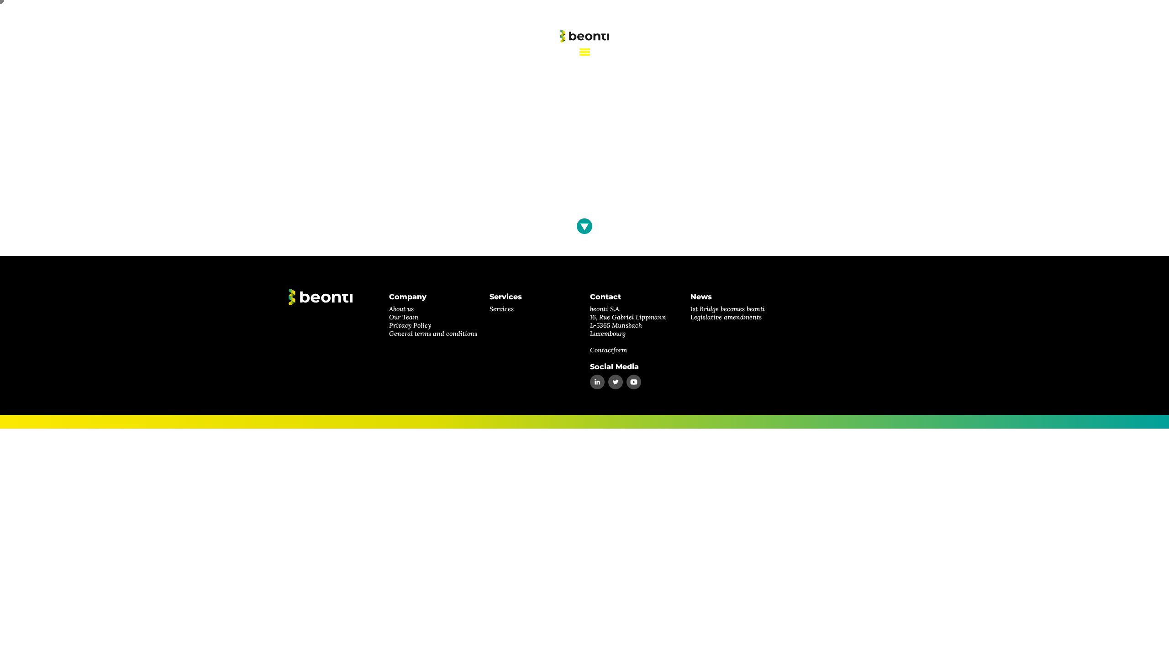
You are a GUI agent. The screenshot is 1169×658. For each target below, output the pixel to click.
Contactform (608, 350)
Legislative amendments (726, 317)
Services (502, 309)
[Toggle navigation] (584, 52)
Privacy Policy (410, 325)
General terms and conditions (433, 333)
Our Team (403, 317)
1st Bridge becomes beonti (727, 309)
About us (401, 309)
